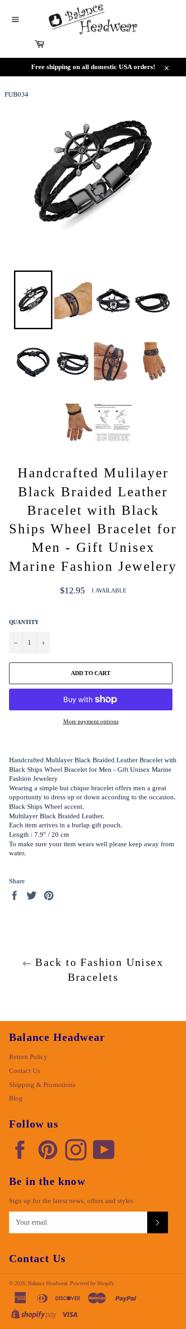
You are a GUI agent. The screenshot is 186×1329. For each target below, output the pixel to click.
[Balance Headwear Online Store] (93, 19)
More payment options (91, 721)
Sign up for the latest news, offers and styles (71, 1200)
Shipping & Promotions (42, 1084)
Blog (16, 1098)
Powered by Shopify (92, 1283)
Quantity (24, 622)
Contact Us (24, 1070)
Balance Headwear (47, 1283)
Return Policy (28, 1056)
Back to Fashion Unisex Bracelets (97, 969)
